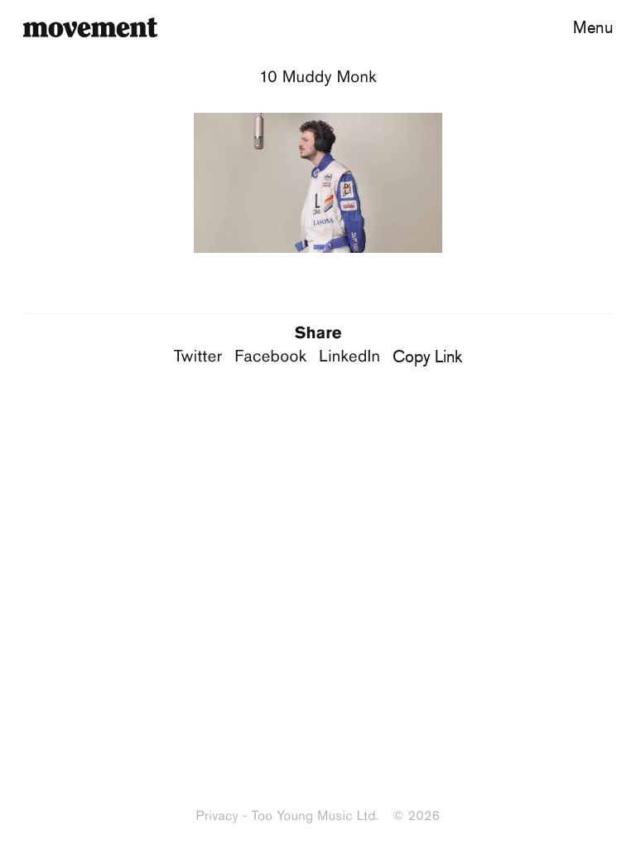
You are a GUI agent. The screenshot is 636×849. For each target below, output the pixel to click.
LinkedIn (349, 356)
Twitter (198, 356)
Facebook (270, 356)
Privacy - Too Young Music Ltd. (287, 816)
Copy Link (427, 356)
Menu (593, 27)
